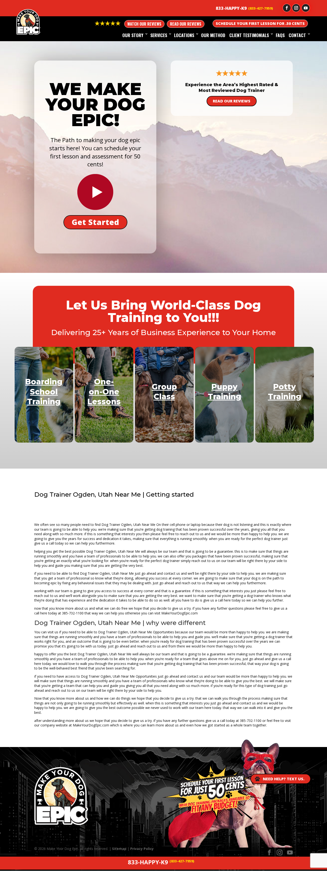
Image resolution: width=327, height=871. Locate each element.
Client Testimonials (249, 35)
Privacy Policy (142, 848)
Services (158, 35)
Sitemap (119, 848)
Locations (184, 35)
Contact (297, 35)
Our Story (132, 35)
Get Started (95, 222)
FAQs (280, 35)
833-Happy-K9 (231, 8)
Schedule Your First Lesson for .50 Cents (260, 23)
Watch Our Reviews (144, 24)
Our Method (213, 35)
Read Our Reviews (185, 24)
